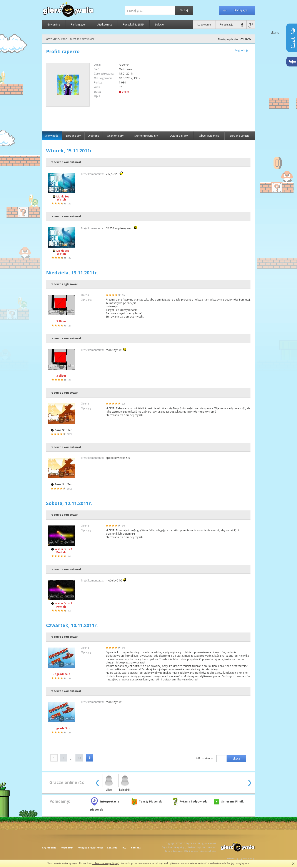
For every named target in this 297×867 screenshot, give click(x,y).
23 (79, 758)
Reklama (112, 847)
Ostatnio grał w (179, 136)
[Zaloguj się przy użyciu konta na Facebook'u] (242, 24)
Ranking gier (78, 24)
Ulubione (93, 136)
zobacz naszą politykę (105, 863)
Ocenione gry (115, 136)
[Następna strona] (89, 758)
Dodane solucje (239, 136)
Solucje (159, 24)
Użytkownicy (104, 24)
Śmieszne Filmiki (233, 801)
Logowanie (204, 24)
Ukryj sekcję (241, 50)
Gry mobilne (49, 847)
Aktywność (51, 136)
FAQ (124, 847)
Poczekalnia (133, 24)
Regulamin (67, 847)
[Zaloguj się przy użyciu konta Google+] (251, 24)
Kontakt (136, 847)
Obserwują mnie (209, 136)
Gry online (53, 24)
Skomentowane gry (146, 136)
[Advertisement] (213, 93)
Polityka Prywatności (90, 847)
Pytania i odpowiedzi (194, 801)
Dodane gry (73, 136)
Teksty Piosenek (150, 801)
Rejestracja (226, 24)
